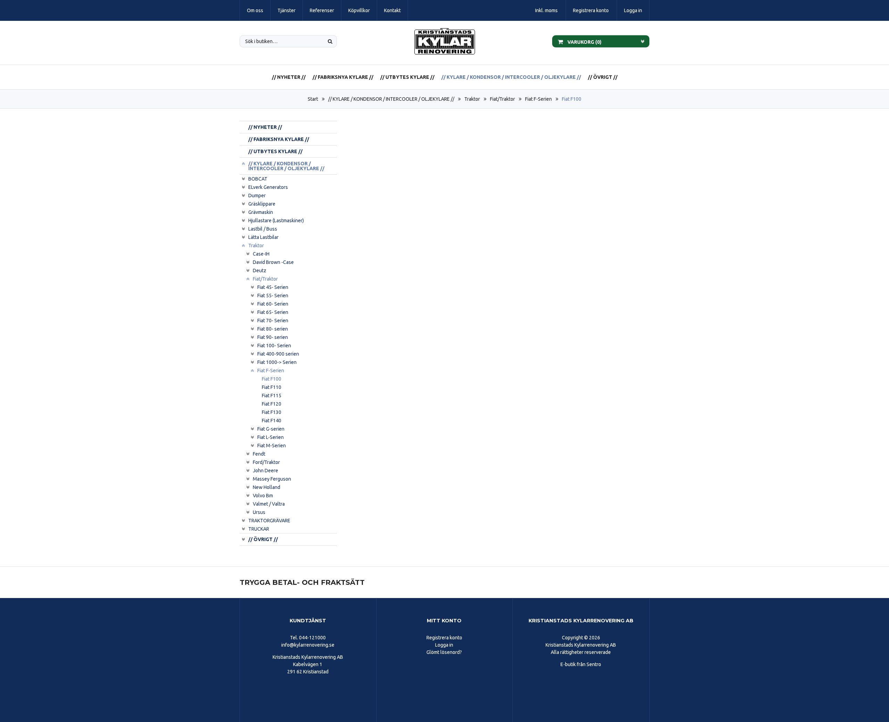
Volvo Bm (263, 495)
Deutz (259, 270)
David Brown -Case (273, 262)
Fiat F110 (271, 387)
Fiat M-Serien (271, 445)
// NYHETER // (289, 77)
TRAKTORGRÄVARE (269, 520)
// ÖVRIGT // (602, 77)
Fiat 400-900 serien (278, 354)
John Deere (265, 470)
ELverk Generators (268, 187)
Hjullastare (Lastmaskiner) (276, 220)
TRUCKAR (258, 529)
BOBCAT (257, 179)
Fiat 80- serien (272, 329)
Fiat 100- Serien (274, 345)
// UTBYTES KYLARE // (407, 77)
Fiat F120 (271, 404)
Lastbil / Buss (262, 229)
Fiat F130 (271, 412)
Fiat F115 (271, 395)
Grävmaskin (260, 212)
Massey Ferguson (272, 479)
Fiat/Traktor (502, 99)
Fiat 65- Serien (272, 312)
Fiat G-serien (270, 429)
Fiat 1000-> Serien (277, 362)
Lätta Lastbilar (263, 237)
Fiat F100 (571, 99)
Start (313, 99)
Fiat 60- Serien (272, 304)
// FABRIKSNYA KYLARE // (343, 77)
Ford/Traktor (266, 462)
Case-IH (261, 254)
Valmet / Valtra (269, 504)
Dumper (257, 195)
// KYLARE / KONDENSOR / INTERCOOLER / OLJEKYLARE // (511, 77)
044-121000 (312, 637)
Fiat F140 (271, 420)
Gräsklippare (261, 204)
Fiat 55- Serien (272, 295)
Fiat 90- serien (272, 337)
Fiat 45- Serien (272, 287)
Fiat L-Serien (270, 437)
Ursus (259, 512)
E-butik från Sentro (580, 664)
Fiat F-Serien (538, 99)
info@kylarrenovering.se (307, 645)
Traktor (472, 99)
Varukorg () (583, 41)
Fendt (259, 454)
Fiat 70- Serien (272, 320)
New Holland (266, 487)
